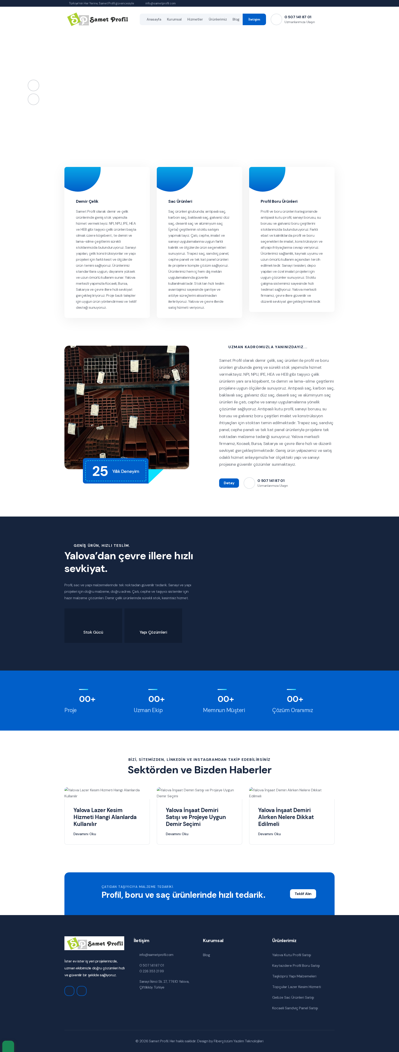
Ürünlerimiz (218, 19)
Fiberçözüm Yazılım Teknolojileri (238, 1041)
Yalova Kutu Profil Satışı (291, 954)
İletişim (254, 19)
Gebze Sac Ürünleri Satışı (293, 997)
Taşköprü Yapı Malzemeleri (294, 976)
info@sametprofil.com (160, 3)
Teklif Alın (303, 893)
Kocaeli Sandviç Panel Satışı (295, 1008)
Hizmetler (195, 19)
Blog (236, 19)
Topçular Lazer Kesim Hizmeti (296, 986)
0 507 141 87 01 (297, 17)
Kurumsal (174, 19)
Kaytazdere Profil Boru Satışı (296, 965)
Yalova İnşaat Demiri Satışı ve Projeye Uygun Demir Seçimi (196, 817)
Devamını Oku (84, 834)
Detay (229, 483)
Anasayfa (154, 19)
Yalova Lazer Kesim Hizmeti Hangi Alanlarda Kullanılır (105, 817)
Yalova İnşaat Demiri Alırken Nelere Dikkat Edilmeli (286, 817)
